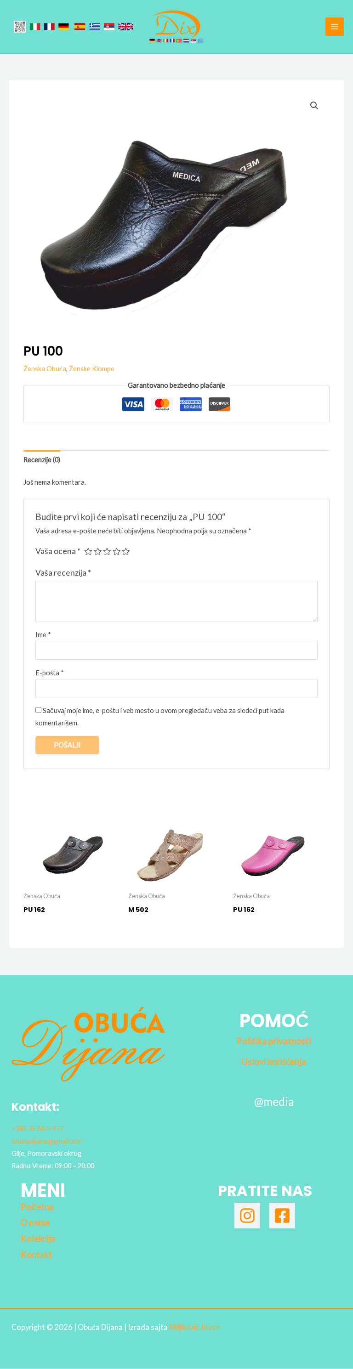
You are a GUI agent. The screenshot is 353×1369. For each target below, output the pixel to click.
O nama (35, 1222)
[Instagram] (247, 1215)
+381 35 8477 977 (37, 1128)
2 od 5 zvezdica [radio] (98, 552)
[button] (314, 105)
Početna (37, 1207)
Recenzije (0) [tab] (41, 460)
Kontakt (36, 1255)
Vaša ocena (57, 551)
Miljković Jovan (194, 1327)
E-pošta (49, 673)
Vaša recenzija (63, 572)
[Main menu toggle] (334, 26)
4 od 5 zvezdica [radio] (117, 552)
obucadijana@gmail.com (46, 1141)
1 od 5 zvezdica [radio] (88, 552)
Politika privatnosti (274, 1041)
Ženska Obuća (44, 369)
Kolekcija (38, 1238)
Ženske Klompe (91, 369)
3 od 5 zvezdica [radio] (107, 552)
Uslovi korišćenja (274, 1062)
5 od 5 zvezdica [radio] (126, 552)
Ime (43, 635)
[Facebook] (282, 1215)
